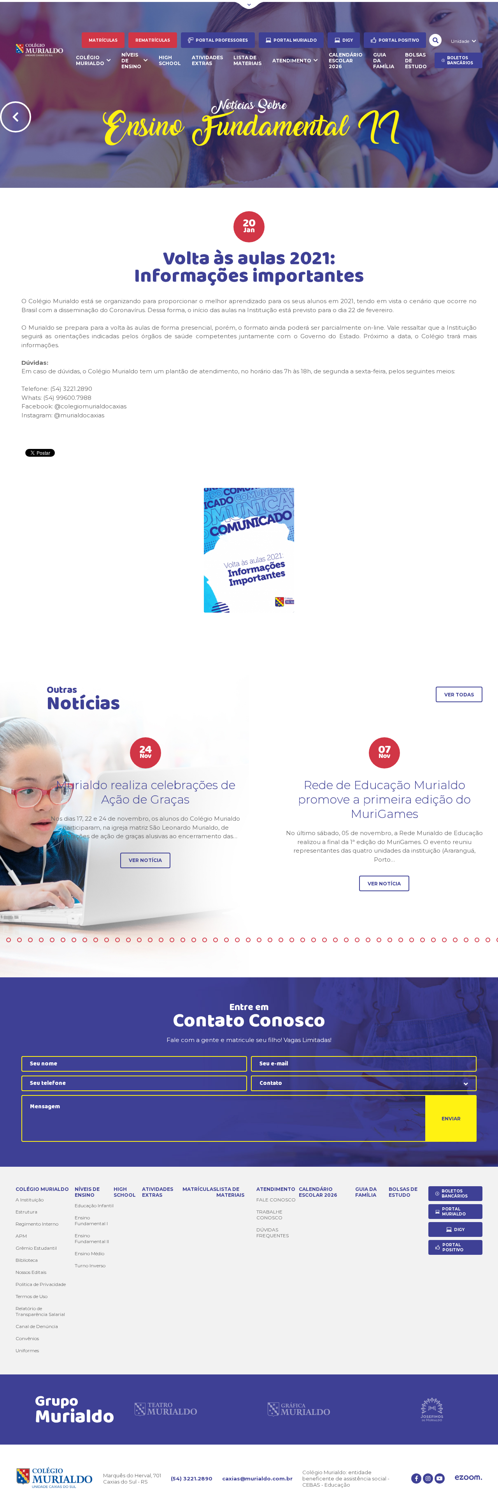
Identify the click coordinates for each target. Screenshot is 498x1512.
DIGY (347, 40)
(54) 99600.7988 (67, 397)
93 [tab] (204, 940)
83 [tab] (95, 940)
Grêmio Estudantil (36, 1248)
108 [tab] (368, 940)
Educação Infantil (94, 1205)
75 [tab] (8, 940)
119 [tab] (488, 940)
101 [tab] (291, 940)
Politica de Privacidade (41, 1284)
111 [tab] (400, 940)
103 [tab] (313, 940)
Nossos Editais (31, 1272)
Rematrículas (152, 40)
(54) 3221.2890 (191, 1478)
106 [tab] (346, 940)
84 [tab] (106, 940)
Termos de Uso (31, 1296)
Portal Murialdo (295, 40)
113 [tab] (422, 940)
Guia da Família (383, 60)
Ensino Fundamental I (91, 1220)
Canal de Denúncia (37, 1326)
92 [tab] (193, 940)
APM (21, 1236)
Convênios (27, 1338)
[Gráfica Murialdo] (299, 1409)
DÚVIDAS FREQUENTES (272, 1232)
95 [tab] (226, 940)
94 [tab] (215, 940)
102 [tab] (302, 940)
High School (170, 60)
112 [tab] (411, 940)
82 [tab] (84, 940)
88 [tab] (150, 940)
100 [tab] (281, 940)
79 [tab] (52, 940)
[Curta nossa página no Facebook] (416, 1478)
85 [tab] (117, 940)
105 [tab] (335, 940)
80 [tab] (63, 940)
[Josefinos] (432, 1409)
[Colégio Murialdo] (44, 50)
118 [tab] (477, 940)
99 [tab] (270, 940)
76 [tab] (19, 940)
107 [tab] (357, 940)
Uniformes (27, 1350)
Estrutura (26, 1212)
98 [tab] (259, 940)
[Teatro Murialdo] (166, 1409)
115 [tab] (444, 940)
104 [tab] (324, 940)
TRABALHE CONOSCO (269, 1215)
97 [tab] (248, 940)
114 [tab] (433, 940)
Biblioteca (27, 1260)
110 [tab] (390, 940)
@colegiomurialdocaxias (90, 406)
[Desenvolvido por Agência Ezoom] (468, 1478)
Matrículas (103, 40)
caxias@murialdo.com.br (257, 1478)
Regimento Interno (37, 1224)
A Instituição (30, 1200)
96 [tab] (237, 940)
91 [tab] (183, 940)
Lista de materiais (247, 60)
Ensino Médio (89, 1253)
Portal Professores (222, 40)
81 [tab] (74, 940)
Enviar (451, 1119)
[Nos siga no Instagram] (428, 1478)
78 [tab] (41, 940)
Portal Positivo (399, 40)
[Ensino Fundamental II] (249, 550)
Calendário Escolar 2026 (346, 60)
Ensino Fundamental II (92, 1238)
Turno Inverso (90, 1265)
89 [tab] (161, 940)
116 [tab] (455, 940)
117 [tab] (466, 940)
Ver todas (459, 695)
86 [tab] (128, 940)
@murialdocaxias (79, 415)
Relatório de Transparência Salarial (40, 1311)
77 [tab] (30, 940)
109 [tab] (379, 940)
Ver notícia (145, 860)
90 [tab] (172, 940)
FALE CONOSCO (276, 1200)
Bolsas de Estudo (416, 60)
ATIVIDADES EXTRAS (207, 60)
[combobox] (364, 1083)
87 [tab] (139, 940)
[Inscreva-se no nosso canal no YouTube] (440, 1478)
